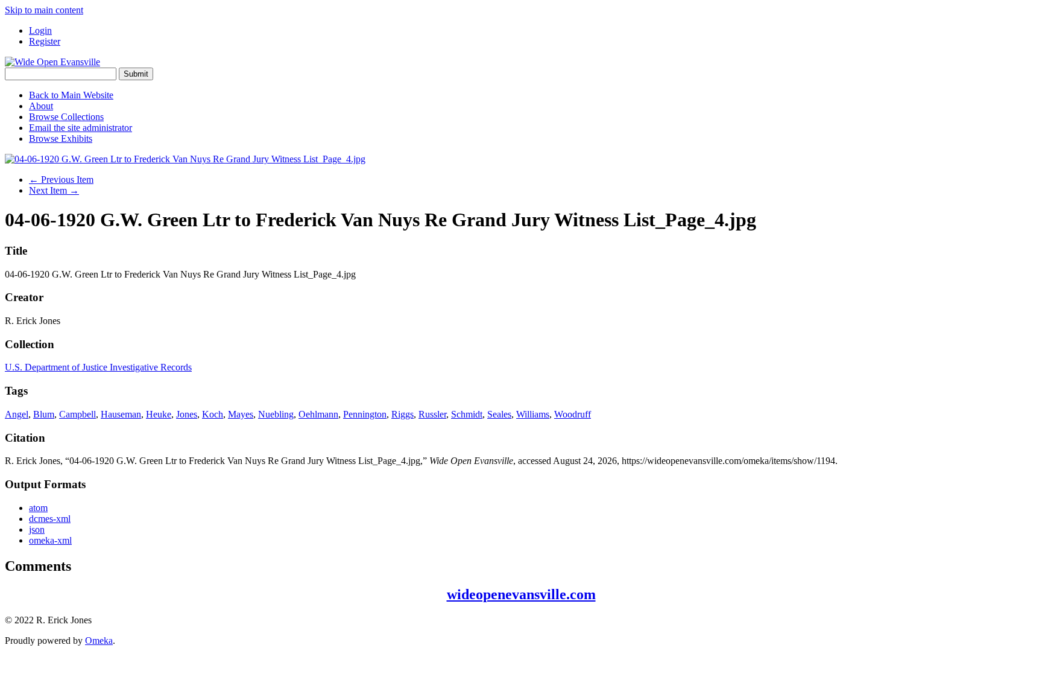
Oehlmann (318, 414)
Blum (43, 414)
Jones (186, 414)
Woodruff (572, 414)
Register (44, 41)
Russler (432, 414)
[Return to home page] (52, 62)
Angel (16, 414)
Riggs (402, 414)
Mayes (240, 414)
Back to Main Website (71, 95)
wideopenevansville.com (521, 594)
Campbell (77, 414)
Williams (532, 414)
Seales (499, 414)
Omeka (99, 640)
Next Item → (54, 190)
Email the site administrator (80, 127)
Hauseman (121, 414)
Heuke (158, 414)
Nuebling (276, 414)
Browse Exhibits (60, 138)
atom (38, 508)
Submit (136, 73)
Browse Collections (66, 117)
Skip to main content (44, 10)
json (37, 529)
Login (40, 30)
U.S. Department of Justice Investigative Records (98, 367)
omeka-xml (50, 540)
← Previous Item (61, 179)
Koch (212, 414)
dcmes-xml (50, 518)
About (41, 106)
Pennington (365, 414)
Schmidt (466, 414)
